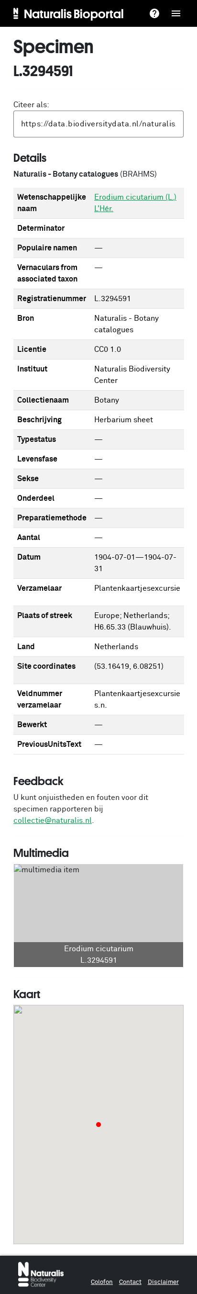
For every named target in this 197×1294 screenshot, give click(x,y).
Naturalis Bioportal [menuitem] (74, 13)
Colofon (102, 1282)
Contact (130, 1282)
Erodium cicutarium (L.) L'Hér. (135, 203)
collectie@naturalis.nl (52, 820)
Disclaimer (163, 1282)
